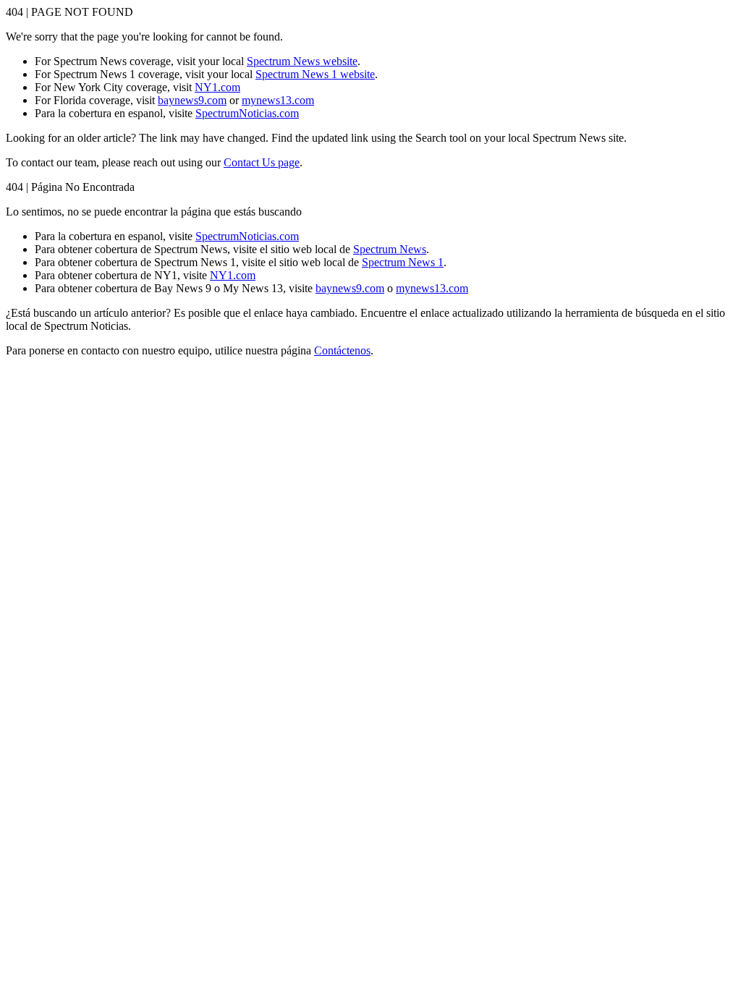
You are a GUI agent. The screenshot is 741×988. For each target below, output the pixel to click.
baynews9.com (192, 100)
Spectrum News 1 (403, 262)
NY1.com (217, 87)
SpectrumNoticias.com (247, 113)
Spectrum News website (302, 61)
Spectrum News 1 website (315, 74)
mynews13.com (278, 100)
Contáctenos (342, 350)
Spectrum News (389, 249)
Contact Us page (262, 162)
